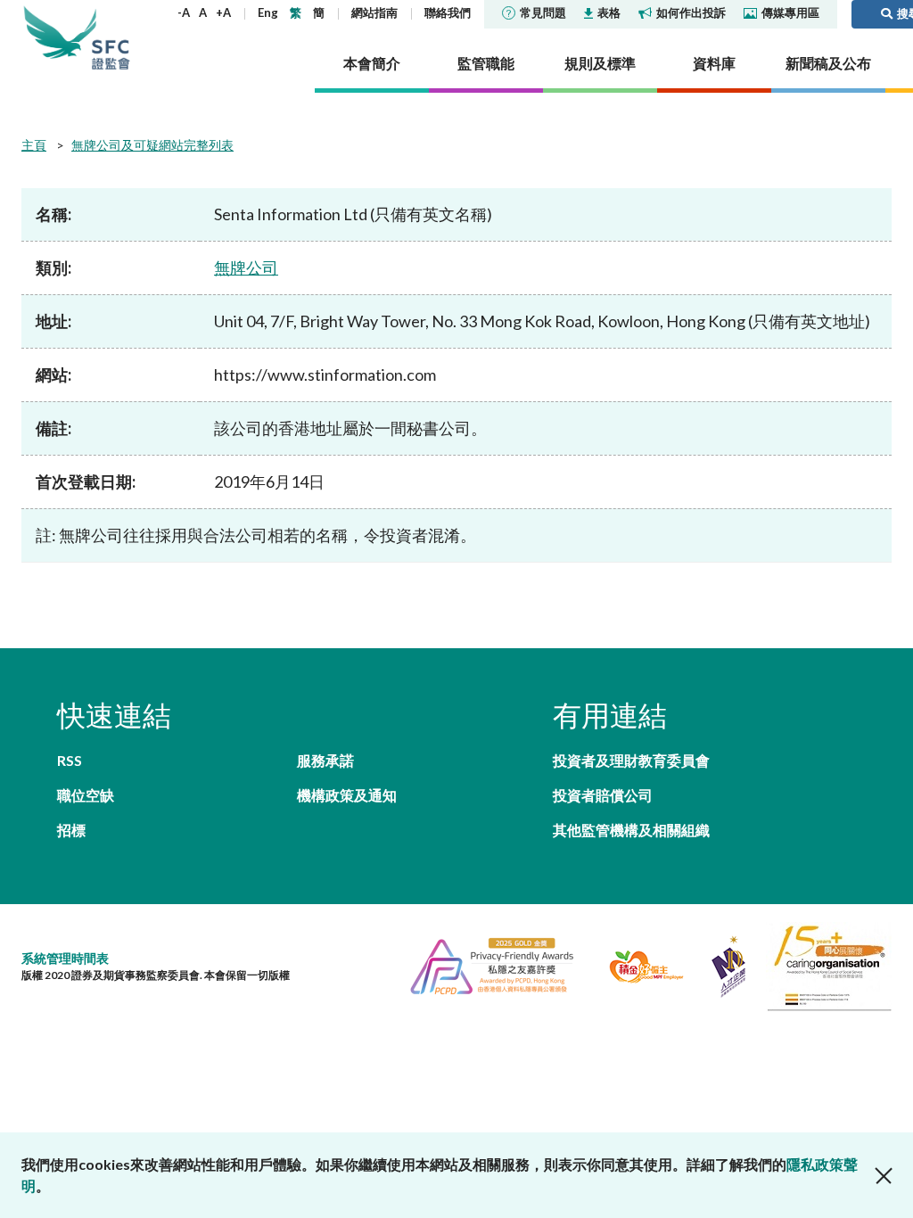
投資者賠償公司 (603, 794)
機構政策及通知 (347, 794)
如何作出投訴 (691, 12)
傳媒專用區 (790, 12)
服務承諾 (325, 760)
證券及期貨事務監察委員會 (110, 37)
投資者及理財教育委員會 (631, 760)
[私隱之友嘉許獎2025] (484, 964)
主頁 (33, 144)
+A (223, 12)
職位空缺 (85, 794)
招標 (71, 829)
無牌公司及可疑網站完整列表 (152, 144)
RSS (69, 760)
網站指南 (374, 12)
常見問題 (543, 12)
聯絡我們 (447, 12)
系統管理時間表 (65, 958)
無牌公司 (246, 267)
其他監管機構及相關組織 (631, 829)
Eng (268, 12)
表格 (609, 12)
